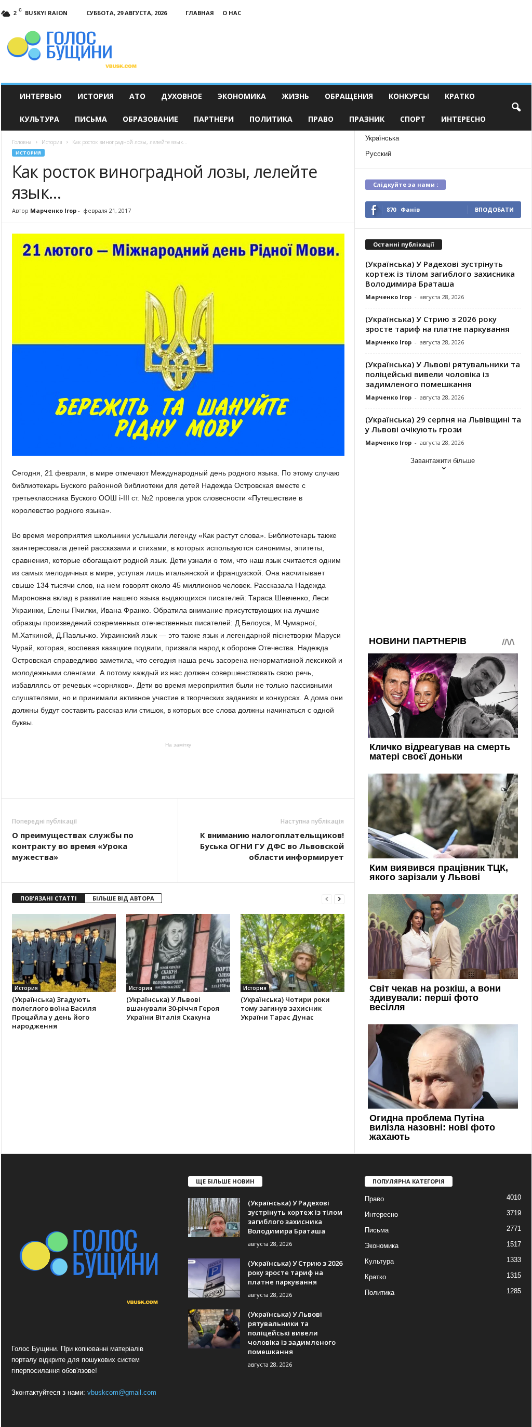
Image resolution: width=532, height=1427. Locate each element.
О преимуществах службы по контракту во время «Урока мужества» (73, 846)
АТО (137, 96)
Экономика (242, 96)
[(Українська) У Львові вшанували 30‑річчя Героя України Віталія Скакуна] (178, 953)
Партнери (214, 119)
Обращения (349, 96)
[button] (515, 107)
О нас (231, 13)
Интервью (41, 96)
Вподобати (494, 209)
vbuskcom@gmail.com (121, 1392)
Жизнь (295, 96)
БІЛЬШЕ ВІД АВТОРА (123, 898)
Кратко (460, 96)
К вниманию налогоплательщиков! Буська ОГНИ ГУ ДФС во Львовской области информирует (272, 846)
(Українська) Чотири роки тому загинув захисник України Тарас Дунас (285, 1008)
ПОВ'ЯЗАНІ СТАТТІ (48, 898)
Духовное (181, 96)
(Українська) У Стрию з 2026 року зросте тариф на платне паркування (437, 324)
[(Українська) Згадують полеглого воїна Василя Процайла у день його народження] (64, 953)
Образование (150, 119)
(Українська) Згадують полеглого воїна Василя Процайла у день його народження (54, 1013)
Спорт (412, 119)
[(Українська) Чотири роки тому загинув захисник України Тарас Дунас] (292, 953)
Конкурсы (409, 96)
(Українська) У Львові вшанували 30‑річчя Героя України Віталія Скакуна (172, 1008)
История (95, 96)
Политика (270, 119)
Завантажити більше (442, 461)
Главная (199, 13)
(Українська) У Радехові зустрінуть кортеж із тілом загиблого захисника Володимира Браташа (440, 274)
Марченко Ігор (53, 210)
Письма (91, 119)
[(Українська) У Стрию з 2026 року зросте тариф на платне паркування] (214, 1277)
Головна (22, 142)
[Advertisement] (178, 769)
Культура (39, 119)
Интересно (463, 119)
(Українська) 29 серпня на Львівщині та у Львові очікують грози (443, 424)
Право (321, 119)
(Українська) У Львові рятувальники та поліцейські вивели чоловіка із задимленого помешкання (442, 374)
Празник (366, 119)
